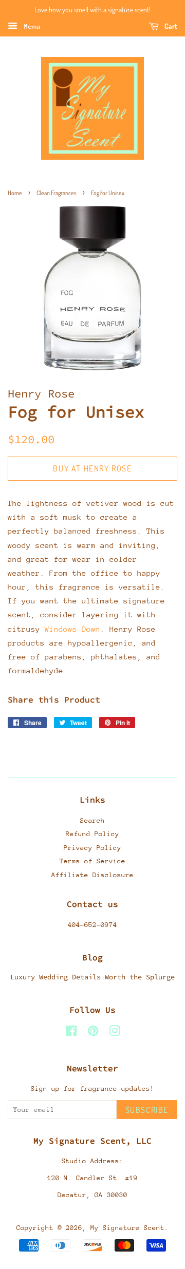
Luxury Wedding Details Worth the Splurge (92, 977)
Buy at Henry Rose (92, 468)
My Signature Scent (127, 1228)
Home (15, 193)
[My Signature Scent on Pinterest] (93, 1033)
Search (92, 820)
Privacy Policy (92, 847)
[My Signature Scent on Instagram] (114, 1033)
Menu (30, 26)
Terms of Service (92, 861)
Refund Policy (92, 834)
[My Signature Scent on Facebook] (71, 1033)
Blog (92, 957)
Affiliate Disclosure (92, 875)
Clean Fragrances (56, 193)
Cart (170, 26)
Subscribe (147, 1110)
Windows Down (72, 628)
